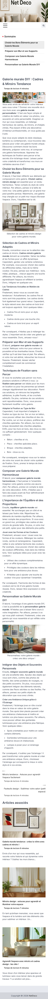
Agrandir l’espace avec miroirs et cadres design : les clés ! (21, 962)
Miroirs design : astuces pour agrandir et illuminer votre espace (21, 902)
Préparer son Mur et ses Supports (21, 51)
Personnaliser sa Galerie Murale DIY (22, 64)
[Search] (43, 25)
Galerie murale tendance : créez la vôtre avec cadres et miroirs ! (23, 843)
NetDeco (24, 5)
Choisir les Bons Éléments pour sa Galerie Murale (21, 44)
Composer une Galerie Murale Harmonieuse (19, 58)
